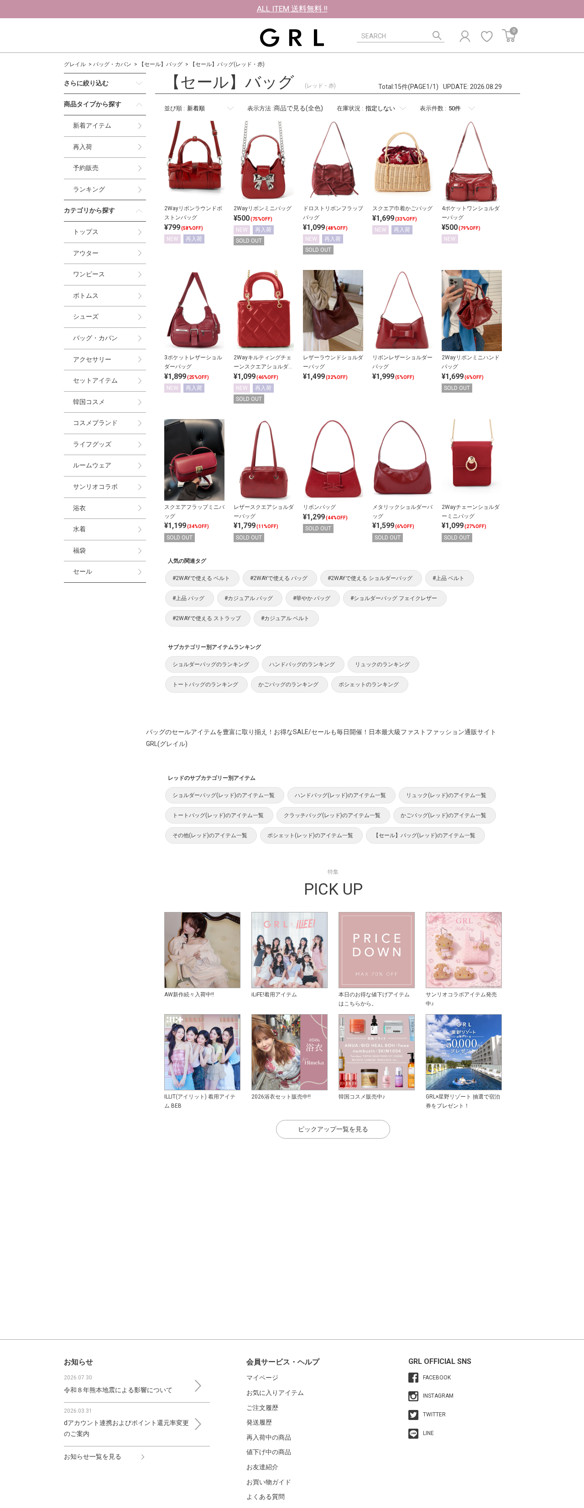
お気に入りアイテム (275, 1392)
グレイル (75, 64)
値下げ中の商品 (268, 1452)
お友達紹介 (262, 1467)
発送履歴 (259, 1422)
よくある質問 (265, 1496)
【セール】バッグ (160, 64)
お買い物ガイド (268, 1482)
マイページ (262, 1377)
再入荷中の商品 (268, 1437)
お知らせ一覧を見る (92, 1456)
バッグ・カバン (112, 64)
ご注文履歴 (262, 1407)
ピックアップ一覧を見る (333, 1129)
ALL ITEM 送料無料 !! (292, 8)
